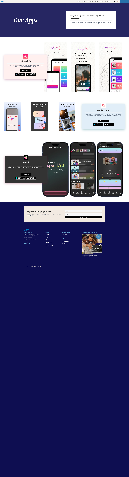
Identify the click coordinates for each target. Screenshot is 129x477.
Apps (47, 240)
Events (96, 1)
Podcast (101, 1)
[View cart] (118, 1)
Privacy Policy (49, 242)
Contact (48, 244)
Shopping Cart (49, 245)
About (78, 1)
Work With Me (90, 1)
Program (83, 1)
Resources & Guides (109, 1)
